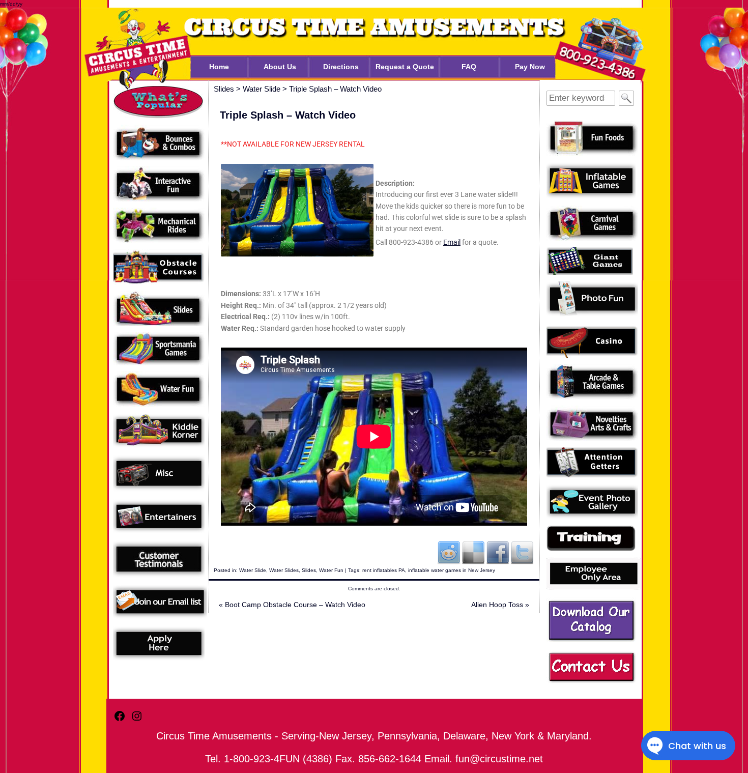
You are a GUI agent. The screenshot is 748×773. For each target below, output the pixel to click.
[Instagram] (137, 720)
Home (219, 67)
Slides (309, 570)
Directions (341, 67)
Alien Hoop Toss (500, 604)
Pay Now (530, 67)
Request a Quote (405, 67)
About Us (280, 67)
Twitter (522, 552)
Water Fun (331, 570)
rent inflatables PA (383, 570)
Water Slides (284, 570)
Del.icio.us (473, 552)
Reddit (449, 552)
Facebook (497, 552)
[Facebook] (119, 720)
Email (452, 242)
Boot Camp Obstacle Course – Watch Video (292, 604)
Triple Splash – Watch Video (335, 88)
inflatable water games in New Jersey (451, 570)
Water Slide (252, 570)
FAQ (469, 67)
